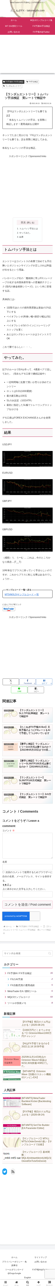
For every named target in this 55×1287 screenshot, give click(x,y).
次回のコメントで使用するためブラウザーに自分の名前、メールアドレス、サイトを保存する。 (27, 876)
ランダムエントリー (13, 86)
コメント (8, 830)
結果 (21, 237)
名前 (4, 862)
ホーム (14, 1257)
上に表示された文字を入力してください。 (24, 889)
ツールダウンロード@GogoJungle (14, 1271)
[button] (36, 690)
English (27, 1277)
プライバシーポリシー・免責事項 (14, 1264)
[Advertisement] (27, 55)
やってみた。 (25, 233)
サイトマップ (40, 1257)
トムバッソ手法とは (28, 228)
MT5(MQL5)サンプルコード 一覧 (22, 594)
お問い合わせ (40, 1262)
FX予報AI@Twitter (40, 1269)
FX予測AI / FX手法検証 (14, 82)
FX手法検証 (33, 82)
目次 (23, 222)
